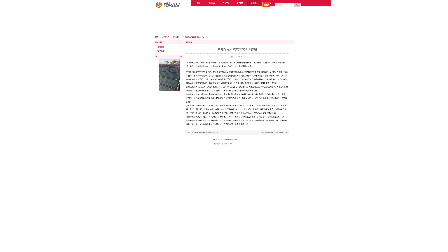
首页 (156, 37)
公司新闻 (175, 37)
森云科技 (224, 144)
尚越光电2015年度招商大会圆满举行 (276, 132)
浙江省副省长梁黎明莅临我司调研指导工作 (205, 132)
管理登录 (231, 144)
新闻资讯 (165, 37)
